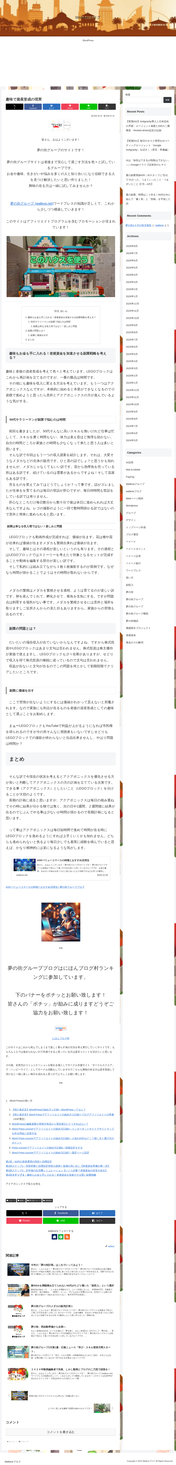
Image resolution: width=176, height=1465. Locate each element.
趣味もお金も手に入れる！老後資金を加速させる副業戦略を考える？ (62, 317)
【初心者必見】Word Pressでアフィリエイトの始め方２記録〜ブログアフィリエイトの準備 (63, 1114)
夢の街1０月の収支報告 (138, 225)
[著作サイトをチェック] (54, 1237)
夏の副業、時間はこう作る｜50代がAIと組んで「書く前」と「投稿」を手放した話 (148, 199)
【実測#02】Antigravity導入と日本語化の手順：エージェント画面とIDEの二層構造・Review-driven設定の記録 (148, 126)
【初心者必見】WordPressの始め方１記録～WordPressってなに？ (49, 1109)
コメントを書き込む (61, 1432)
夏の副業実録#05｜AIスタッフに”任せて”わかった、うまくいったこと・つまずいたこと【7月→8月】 (147, 179)
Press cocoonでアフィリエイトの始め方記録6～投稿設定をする (47, 1147)
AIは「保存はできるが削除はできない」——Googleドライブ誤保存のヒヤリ (148, 162)
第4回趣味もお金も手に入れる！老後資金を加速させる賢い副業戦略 (51, 1175)
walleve (159, 225)
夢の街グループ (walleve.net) (31, 203)
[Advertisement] (88, 67)
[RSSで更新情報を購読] (67, 1237)
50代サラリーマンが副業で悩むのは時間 (50, 321)
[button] (107, 107)
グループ (12, 1200)
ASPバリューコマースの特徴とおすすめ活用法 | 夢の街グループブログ (45, 887)
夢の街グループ (35, 1200)
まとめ (31, 339)
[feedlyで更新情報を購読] (61, 1237)
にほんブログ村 (60, 1038)
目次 (56, 311)
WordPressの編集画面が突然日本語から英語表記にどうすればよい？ (50, 1124)
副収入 (22, 1200)
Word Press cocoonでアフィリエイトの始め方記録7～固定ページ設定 (50, 1152)
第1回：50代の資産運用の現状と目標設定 (29, 1161)
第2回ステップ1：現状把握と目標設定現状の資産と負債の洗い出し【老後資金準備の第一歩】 (58, 1166)
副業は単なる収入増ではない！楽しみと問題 (55, 326)
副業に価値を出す (39, 335)
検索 (127, 94)
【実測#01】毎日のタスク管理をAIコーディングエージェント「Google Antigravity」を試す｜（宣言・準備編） (148, 145)
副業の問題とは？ (36, 330)
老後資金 (48, 1200)
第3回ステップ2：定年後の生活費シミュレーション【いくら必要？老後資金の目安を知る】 (57, 1170)
